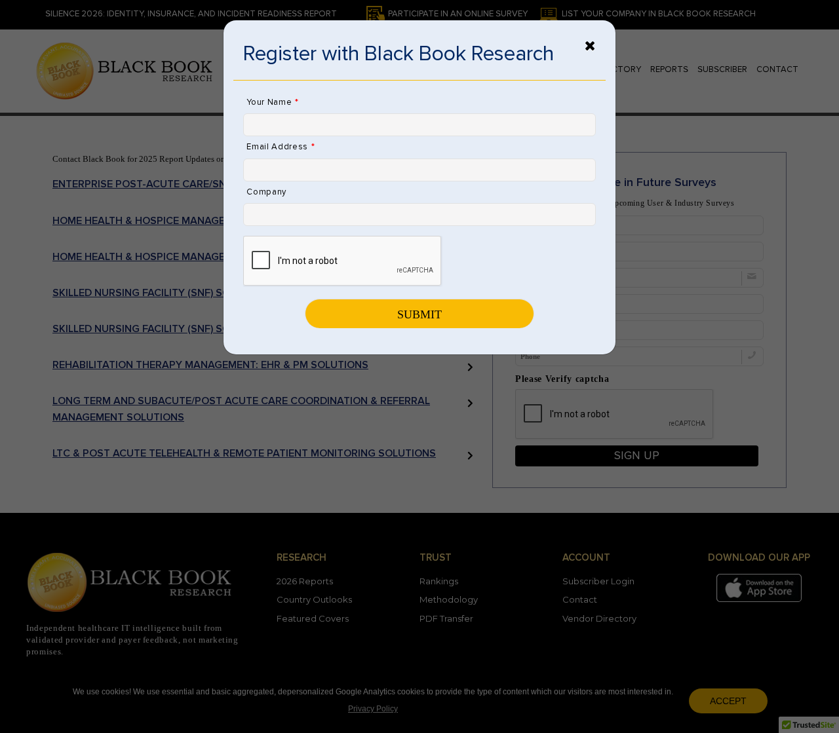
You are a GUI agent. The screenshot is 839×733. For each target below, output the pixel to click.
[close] (590, 45)
